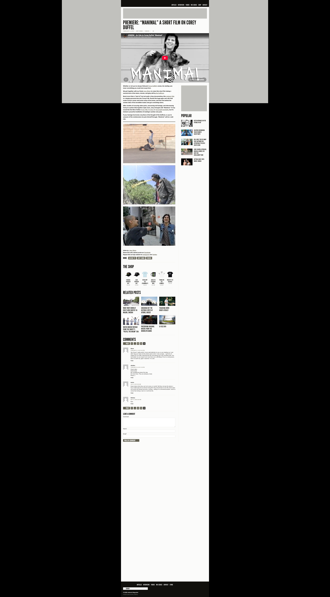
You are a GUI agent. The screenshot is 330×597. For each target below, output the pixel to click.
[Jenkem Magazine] (135, 3)
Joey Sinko (139, 31)
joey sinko (141, 258)
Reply (132, 360)
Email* (125, 434)
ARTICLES (174, 5)
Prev (127, 343)
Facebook (147, 252)
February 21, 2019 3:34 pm (138, 350)
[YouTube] (201, 2)
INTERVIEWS (181, 5)
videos (149, 258)
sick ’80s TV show (148, 109)
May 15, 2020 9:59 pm (136, 399)
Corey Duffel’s (152, 86)
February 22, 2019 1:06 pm (138, 367)
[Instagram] (197, 2)
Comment (126, 416)
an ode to (132, 258)
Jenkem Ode (170, 96)
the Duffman (160, 93)
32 (152, 31)
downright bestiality (162, 109)
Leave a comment (129, 414)
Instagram (146, 254)
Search (124, 588)
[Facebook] (192, 2)
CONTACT (205, 5)
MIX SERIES (194, 5)
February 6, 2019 (128, 31)
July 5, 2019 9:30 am (136, 384)
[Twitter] (194, 2)
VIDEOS (187, 5)
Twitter (154, 254)
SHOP (199, 5)
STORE (171, 585)
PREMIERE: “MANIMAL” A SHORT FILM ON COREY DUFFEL (159, 25)
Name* (125, 428)
